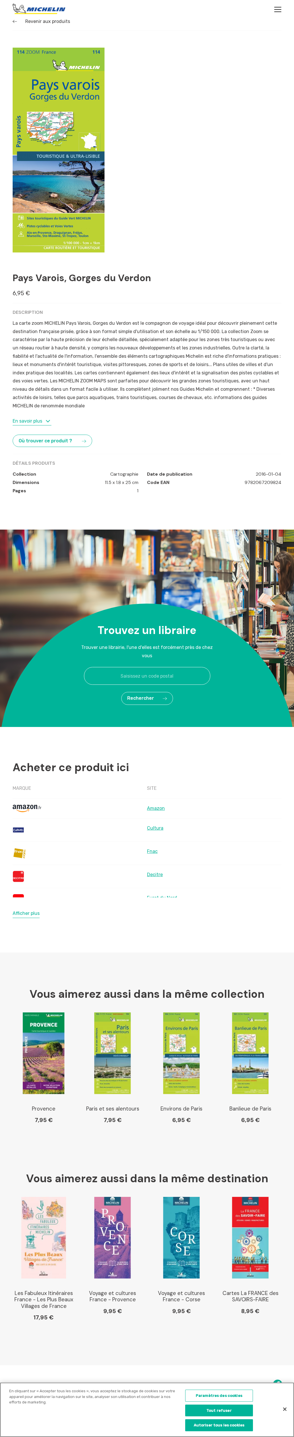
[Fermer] (284, 1409)
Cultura (155, 828)
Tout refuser (219, 1410)
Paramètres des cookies (219, 1395)
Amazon (156, 808)
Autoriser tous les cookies (219, 1425)
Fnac (152, 851)
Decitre (155, 874)
